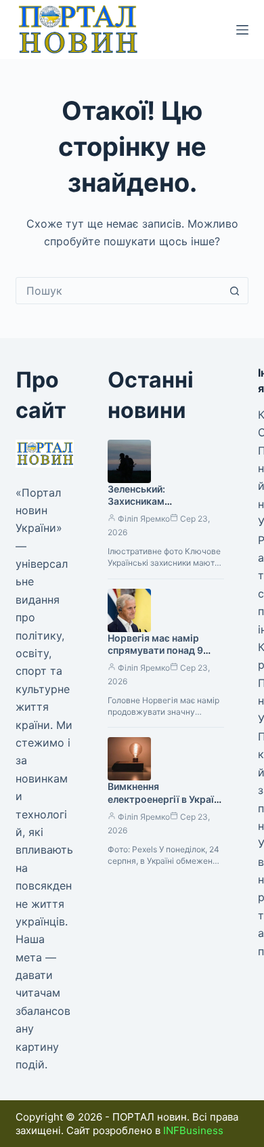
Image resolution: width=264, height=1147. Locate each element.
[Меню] (242, 30)
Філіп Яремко (144, 519)
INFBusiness (193, 1130)
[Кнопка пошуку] (235, 291)
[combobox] (118, 290)
